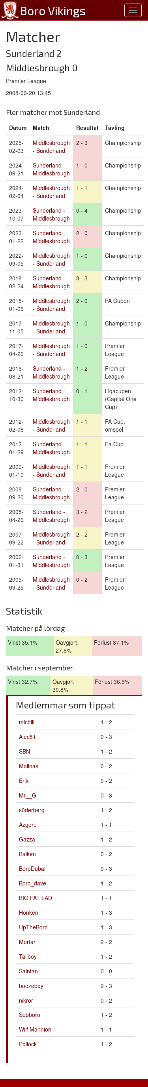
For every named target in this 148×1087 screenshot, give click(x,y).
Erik (23, 780)
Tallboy (28, 956)
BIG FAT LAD (35, 898)
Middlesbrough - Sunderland (51, 146)
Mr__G (27, 795)
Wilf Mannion (35, 1029)
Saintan (28, 971)
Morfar (27, 942)
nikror (26, 1000)
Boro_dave (32, 883)
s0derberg (32, 810)
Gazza (27, 839)
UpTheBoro (33, 927)
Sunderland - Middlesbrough (51, 169)
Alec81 (27, 737)
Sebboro (29, 1014)
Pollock (28, 1044)
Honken (28, 912)
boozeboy (31, 986)
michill (26, 722)
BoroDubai (32, 868)
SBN (24, 751)
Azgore (28, 824)
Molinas (28, 766)
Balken (27, 854)
